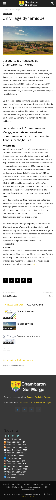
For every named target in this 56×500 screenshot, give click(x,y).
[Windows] (31, 409)
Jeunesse (35, 484)
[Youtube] (38, 409)
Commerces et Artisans (28, 336)
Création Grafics (28, 497)
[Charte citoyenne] (9, 314)
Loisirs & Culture (13, 487)
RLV (46, 487)
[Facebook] (5, 280)
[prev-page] (4, 348)
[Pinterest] (17, 280)
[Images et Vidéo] (9, 326)
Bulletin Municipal (10, 296)
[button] (4, 3)
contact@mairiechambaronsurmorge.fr (35, 402)
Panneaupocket (28, 490)
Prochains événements (18, 360)
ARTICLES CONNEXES (14, 305)
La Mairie (26, 484)
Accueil (5, 10)
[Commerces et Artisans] (9, 339)
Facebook (48, 397)
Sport (51, 296)
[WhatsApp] (23, 280)
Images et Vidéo (25, 323)
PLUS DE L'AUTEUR (35, 305)
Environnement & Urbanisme (31, 487)
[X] (11, 280)
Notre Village (15, 10)
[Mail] (24, 409)
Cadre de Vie (46, 484)
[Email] (29, 280)
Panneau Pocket (34, 397)
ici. (34, 264)
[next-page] (8, 348)
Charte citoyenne (25, 311)
